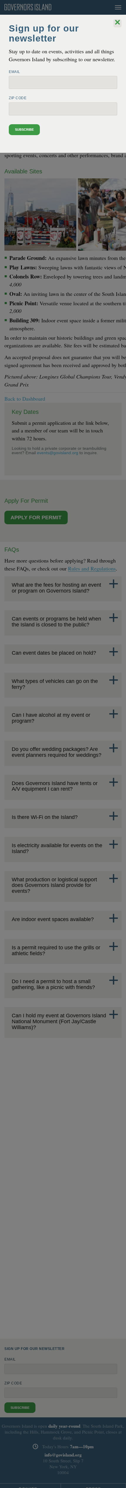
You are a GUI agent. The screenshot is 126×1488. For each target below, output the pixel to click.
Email (14, 72)
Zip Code (17, 98)
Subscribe (24, 129)
